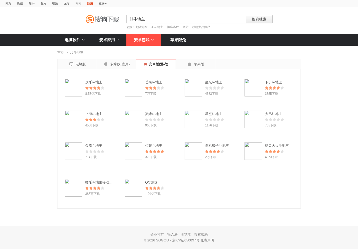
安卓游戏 (142, 40)
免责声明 (207, 240)
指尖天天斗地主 (277, 145)
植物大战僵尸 (201, 27)
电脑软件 (72, 40)
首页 (60, 52)
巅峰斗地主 (153, 114)
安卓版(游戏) (158, 64)
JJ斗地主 (157, 27)
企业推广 (157, 234)
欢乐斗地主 (93, 82)
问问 (78, 3)
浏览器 (186, 234)
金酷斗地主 (93, 145)
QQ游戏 (151, 182)
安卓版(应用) (117, 64)
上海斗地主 (93, 114)
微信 (20, 3)
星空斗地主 (213, 114)
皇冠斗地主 (213, 82)
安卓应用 (107, 40)
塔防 (185, 27)
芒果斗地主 (153, 82)
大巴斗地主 (273, 114)
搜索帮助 (201, 234)
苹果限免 (178, 40)
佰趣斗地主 (153, 145)
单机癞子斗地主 (217, 145)
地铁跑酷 (142, 27)
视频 (55, 3)
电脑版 (77, 64)
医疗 (67, 3)
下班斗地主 (273, 82)
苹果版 (195, 64)
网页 (8, 3)
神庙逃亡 (173, 27)
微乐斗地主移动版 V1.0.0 (104, 182)
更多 (103, 3)
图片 (43, 3)
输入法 (172, 234)
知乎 (32, 3)
